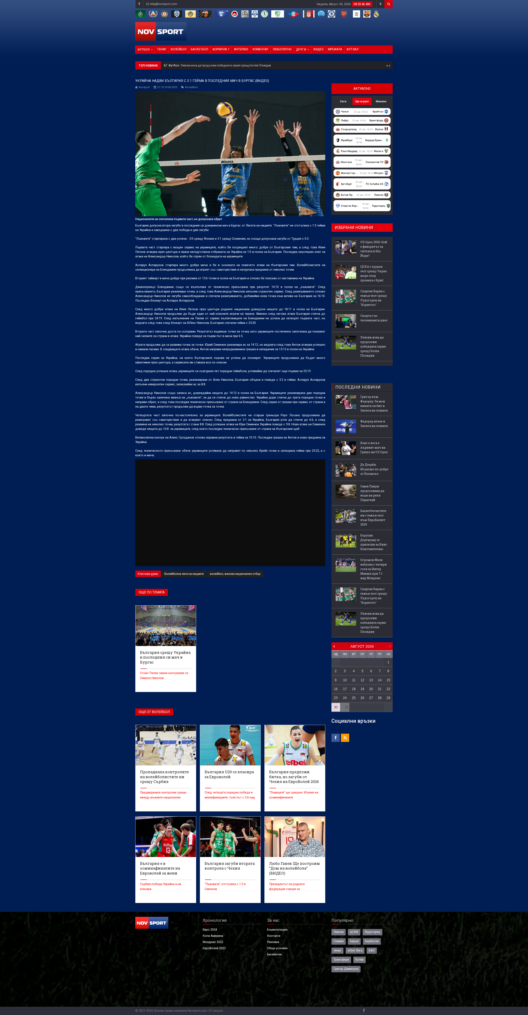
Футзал (352, 49)
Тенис (161, 49)
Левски (339, 932)
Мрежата (335, 49)
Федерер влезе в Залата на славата (374, 423)
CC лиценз (216, 1011)
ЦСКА (354, 932)
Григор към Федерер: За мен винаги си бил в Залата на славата (374, 403)
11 (354, 680)
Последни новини (358, 387)
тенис (337, 950)
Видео (319, 49)
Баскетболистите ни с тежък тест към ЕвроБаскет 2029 (373, 517)
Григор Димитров (346, 969)
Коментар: (171, 65)
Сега (343, 101)
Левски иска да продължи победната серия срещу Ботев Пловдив (373, 346)
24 (345, 698)
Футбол (144, 49)
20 (371, 689)
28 (380, 698)
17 (345, 689)
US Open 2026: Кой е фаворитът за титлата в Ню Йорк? (216, 65)
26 (362, 698)
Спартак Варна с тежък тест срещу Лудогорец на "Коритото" (373, 298)
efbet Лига (355, 950)
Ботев (359, 959)
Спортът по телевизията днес (374, 318)
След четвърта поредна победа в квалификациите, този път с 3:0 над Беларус (230, 797)
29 (388, 698)
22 (388, 689)
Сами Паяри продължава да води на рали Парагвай (372, 493)
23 (336, 698)
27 (371, 698)
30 (336, 707)
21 (380, 689)
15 (388, 680)
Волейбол (178, 49)
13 (371, 680)
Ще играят (362, 101)
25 (354, 698)
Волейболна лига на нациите (184, 573)
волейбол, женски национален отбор (235, 573)
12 (362, 680)
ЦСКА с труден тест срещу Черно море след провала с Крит (373, 273)
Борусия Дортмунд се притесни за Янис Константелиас (373, 542)
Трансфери (341, 959)
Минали (381, 101)
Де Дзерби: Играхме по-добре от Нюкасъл (374, 469)
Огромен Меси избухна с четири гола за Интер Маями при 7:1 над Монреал (373, 569)
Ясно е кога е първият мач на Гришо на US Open (374, 447)
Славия (339, 941)
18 (354, 689)
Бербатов (372, 941)
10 (345, 680)
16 (336, 689)
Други (301, 49)
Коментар (260, 49)
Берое (354, 941)
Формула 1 (221, 49)
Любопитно (282, 49)
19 (362, 689)
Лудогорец (372, 932)
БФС (372, 950)
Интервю (241, 49)
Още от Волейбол (154, 712)
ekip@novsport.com (163, 4)
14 (380, 680)
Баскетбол (199, 49)
